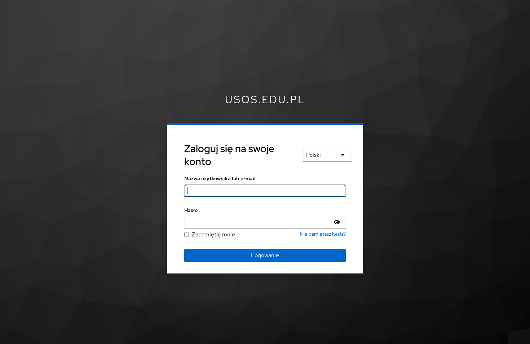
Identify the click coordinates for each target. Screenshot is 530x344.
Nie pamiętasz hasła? (323, 234)
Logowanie (265, 255)
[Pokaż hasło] (337, 222)
